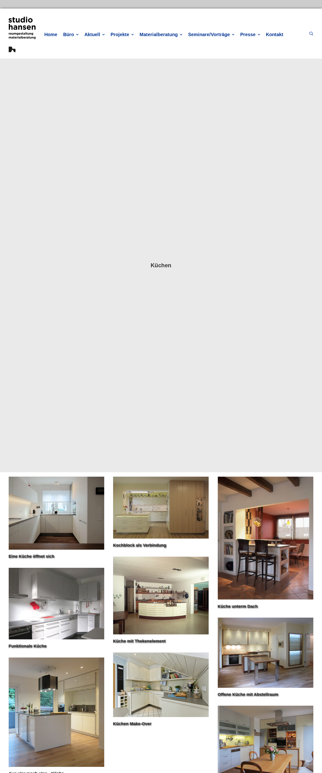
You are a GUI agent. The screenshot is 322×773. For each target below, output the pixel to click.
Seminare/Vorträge (209, 34)
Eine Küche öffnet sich (31, 556)
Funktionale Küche (27, 646)
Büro (68, 34)
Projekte (120, 34)
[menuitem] (51, 34)
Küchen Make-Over (132, 723)
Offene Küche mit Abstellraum (248, 694)
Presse (248, 34)
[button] (311, 33)
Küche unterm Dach (238, 606)
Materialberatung (159, 34)
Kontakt (274, 34)
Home (50, 34)
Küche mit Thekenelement (139, 641)
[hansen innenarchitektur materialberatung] (22, 34)
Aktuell (92, 34)
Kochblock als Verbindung (139, 545)
